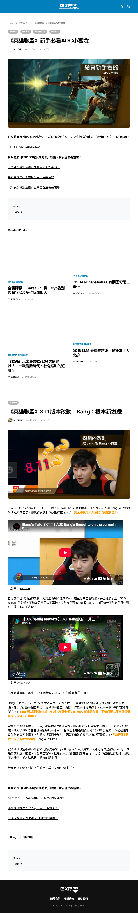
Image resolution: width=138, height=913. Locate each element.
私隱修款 (69, 898)
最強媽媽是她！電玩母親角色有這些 (31, 177)
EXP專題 (23, 23)
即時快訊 (28, 837)
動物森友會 (12, 355)
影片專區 (25, 31)
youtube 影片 (63, 768)
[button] (10, 6)
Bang (13, 837)
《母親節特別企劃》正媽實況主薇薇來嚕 (34, 187)
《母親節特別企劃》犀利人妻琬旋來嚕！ (34, 167)
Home (11, 23)
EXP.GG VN (15, 147)
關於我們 (55, 898)
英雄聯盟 (54, 31)
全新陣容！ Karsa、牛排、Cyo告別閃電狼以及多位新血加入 (36, 290)
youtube (24, 588)
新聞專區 (11, 282)
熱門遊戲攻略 (40, 31)
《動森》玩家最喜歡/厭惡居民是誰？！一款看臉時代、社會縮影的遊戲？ (36, 366)
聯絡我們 (83, 898)
